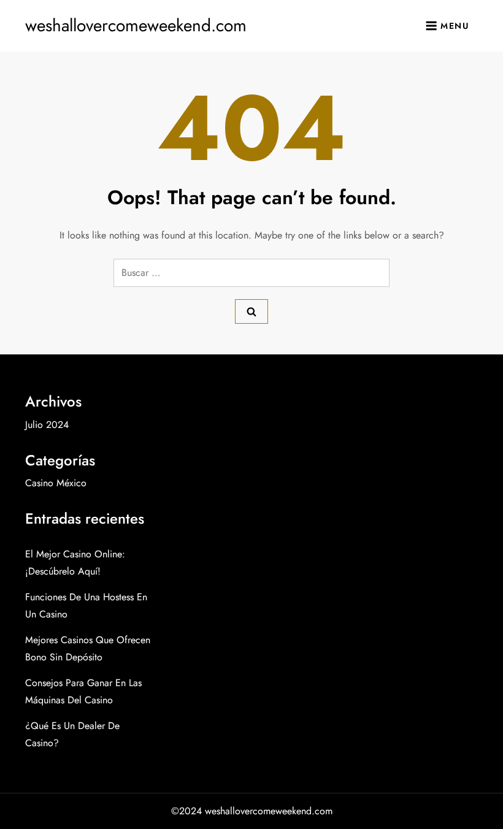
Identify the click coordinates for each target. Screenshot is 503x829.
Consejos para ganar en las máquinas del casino (83, 691)
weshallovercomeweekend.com (136, 25)
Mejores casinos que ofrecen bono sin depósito (87, 648)
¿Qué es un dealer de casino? (72, 734)
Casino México (55, 483)
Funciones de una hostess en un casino (86, 605)
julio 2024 (47, 425)
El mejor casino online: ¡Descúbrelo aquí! (75, 562)
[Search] (251, 311)
